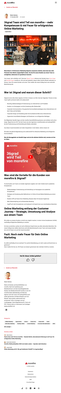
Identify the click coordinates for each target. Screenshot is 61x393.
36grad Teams (30, 78)
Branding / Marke (20, 323)
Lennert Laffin (9, 347)
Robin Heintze (14, 15)
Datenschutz (30, 374)
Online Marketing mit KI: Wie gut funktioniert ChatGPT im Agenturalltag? (23, 349)
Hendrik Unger (10, 80)
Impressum (30, 371)
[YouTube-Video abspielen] (30, 157)
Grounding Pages (30, 382)
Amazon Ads (33, 321)
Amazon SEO (41, 321)
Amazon (26, 321)
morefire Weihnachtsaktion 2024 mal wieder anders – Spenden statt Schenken (25, 344)
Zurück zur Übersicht (12, 7)
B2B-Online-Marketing (9, 323)
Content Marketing (31, 323)
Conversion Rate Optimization (44, 323)
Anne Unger (52, 78)
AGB (30, 379)
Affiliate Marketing (9, 321)
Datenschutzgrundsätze (30, 377)
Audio (48, 321)
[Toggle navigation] (56, 2)
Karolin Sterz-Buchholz (11, 342)
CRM (54, 323)
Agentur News (8, 31)
